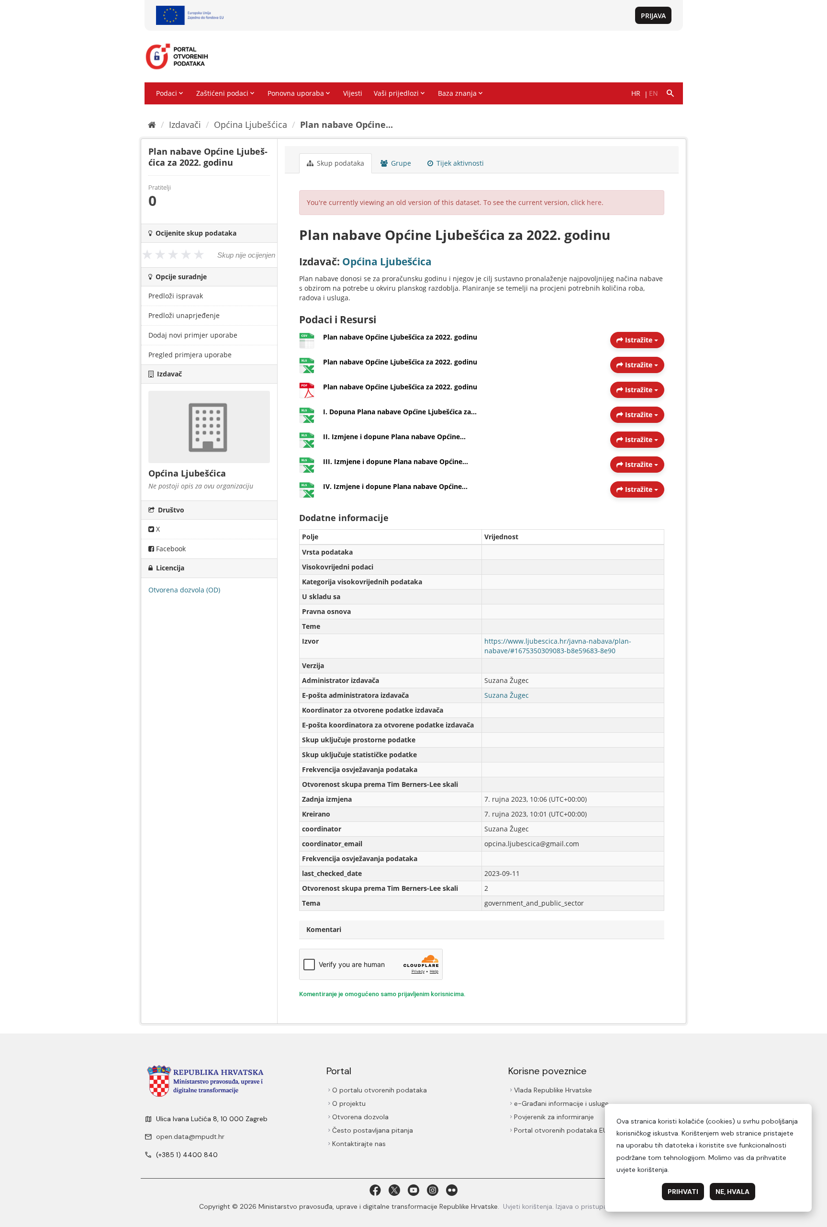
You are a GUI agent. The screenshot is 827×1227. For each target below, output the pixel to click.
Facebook (170, 548)
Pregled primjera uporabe (190, 354)
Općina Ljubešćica (250, 124)
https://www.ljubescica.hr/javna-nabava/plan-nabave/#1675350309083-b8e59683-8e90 (557, 645)
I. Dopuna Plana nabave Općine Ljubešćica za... (400, 411)
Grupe (400, 163)
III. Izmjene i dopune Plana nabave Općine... (395, 461)
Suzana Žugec (506, 695)
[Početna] (152, 124)
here (594, 202)
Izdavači (185, 124)
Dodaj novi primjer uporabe (192, 335)
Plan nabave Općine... (346, 124)
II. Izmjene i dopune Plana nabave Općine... (394, 436)
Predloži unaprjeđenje (184, 315)
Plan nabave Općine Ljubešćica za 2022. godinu (400, 336)
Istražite (638, 339)
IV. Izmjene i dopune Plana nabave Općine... (395, 486)
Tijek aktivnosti (459, 163)
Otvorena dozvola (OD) (184, 589)
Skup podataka (339, 163)
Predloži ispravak (175, 295)
